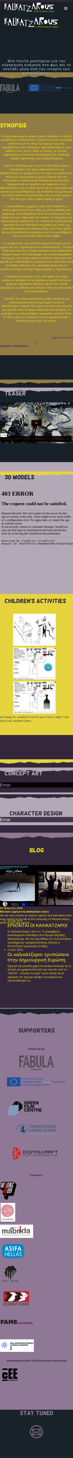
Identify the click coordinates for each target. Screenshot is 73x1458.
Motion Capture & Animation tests (24, 911)
